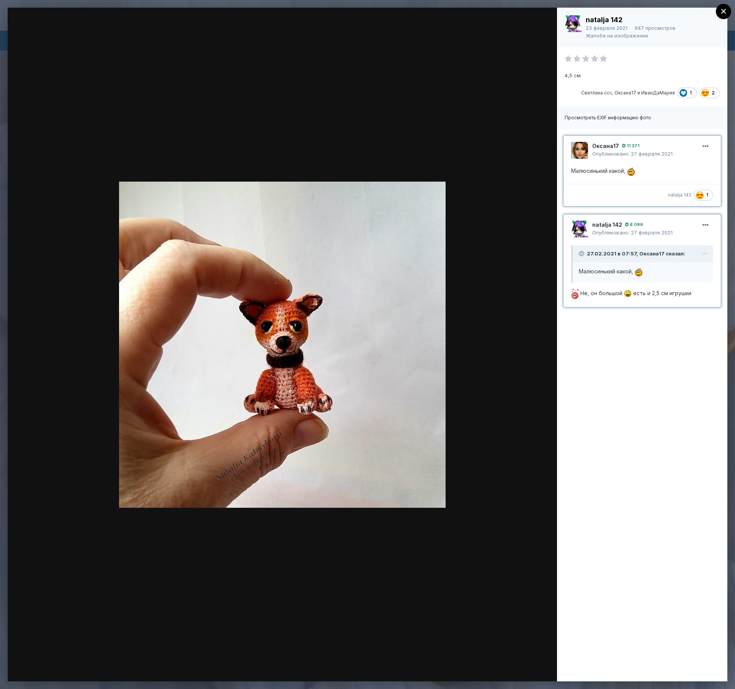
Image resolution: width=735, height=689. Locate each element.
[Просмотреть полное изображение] (543, 21)
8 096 (636, 224)
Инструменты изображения (444, 668)
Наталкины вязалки (73, 28)
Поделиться (523, 668)
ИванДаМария (658, 93)
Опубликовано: (632, 154)
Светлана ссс (596, 93)
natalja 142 (604, 20)
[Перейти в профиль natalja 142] (573, 23)
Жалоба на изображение (617, 35)
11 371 (632, 145)
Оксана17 (625, 93)
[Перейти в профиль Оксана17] (579, 150)
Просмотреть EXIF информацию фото (608, 117)
